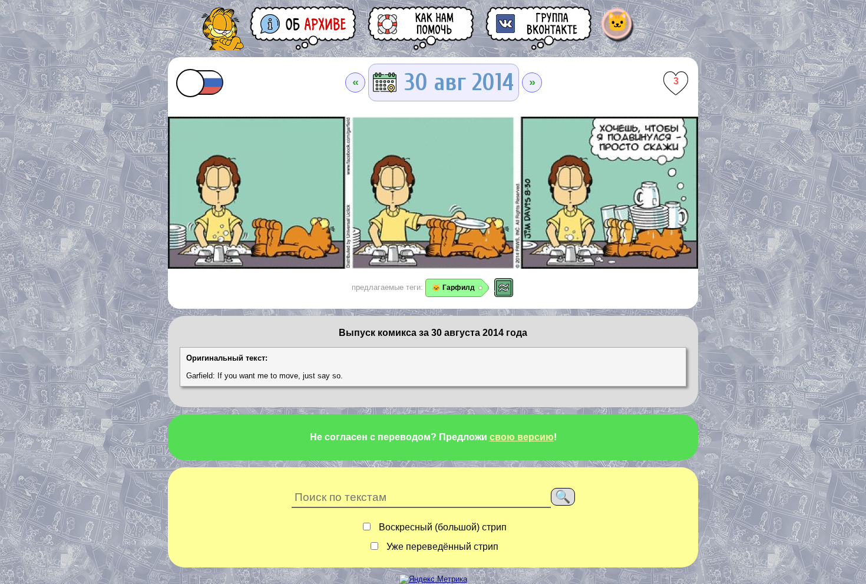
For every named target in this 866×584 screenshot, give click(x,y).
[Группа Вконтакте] (540, 28)
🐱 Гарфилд (453, 287)
